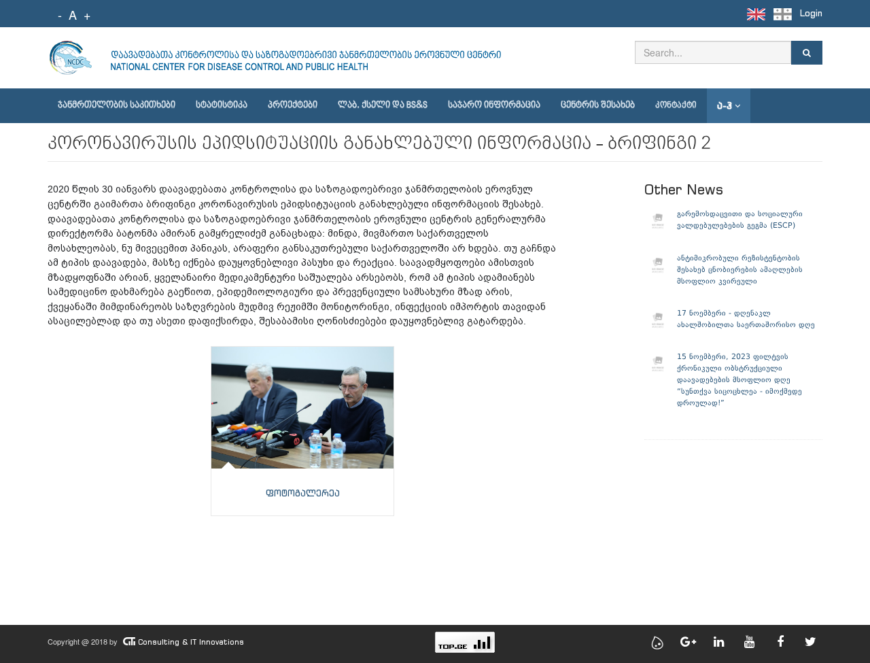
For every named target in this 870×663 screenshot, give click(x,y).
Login (811, 13)
